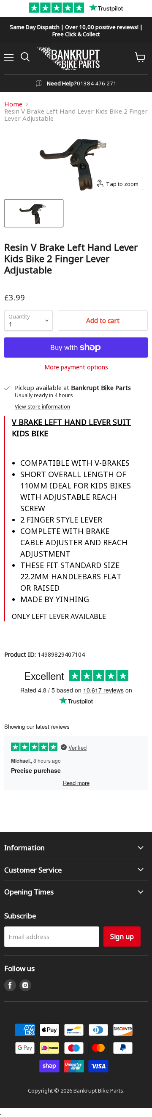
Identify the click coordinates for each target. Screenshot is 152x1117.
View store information (42, 406)
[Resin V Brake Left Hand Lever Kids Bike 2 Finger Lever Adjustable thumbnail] (34, 213)
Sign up (122, 936)
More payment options (76, 366)
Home (13, 104)
